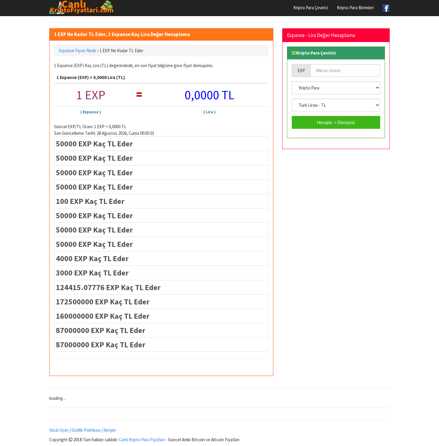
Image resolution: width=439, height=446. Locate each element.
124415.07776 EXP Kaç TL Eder (108, 287)
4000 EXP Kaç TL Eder (92, 258)
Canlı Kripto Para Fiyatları (142, 439)
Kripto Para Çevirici (310, 7)
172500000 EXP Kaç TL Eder (103, 301)
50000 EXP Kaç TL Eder (94, 143)
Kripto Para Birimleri (355, 7)
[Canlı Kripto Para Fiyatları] (83, 7)
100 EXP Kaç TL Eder (90, 201)
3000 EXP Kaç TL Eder (92, 273)
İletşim (110, 430)
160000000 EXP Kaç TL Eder (103, 316)
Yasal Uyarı (59, 430)
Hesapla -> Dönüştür (336, 122)
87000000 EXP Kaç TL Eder (100, 330)
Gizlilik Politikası (86, 430)
